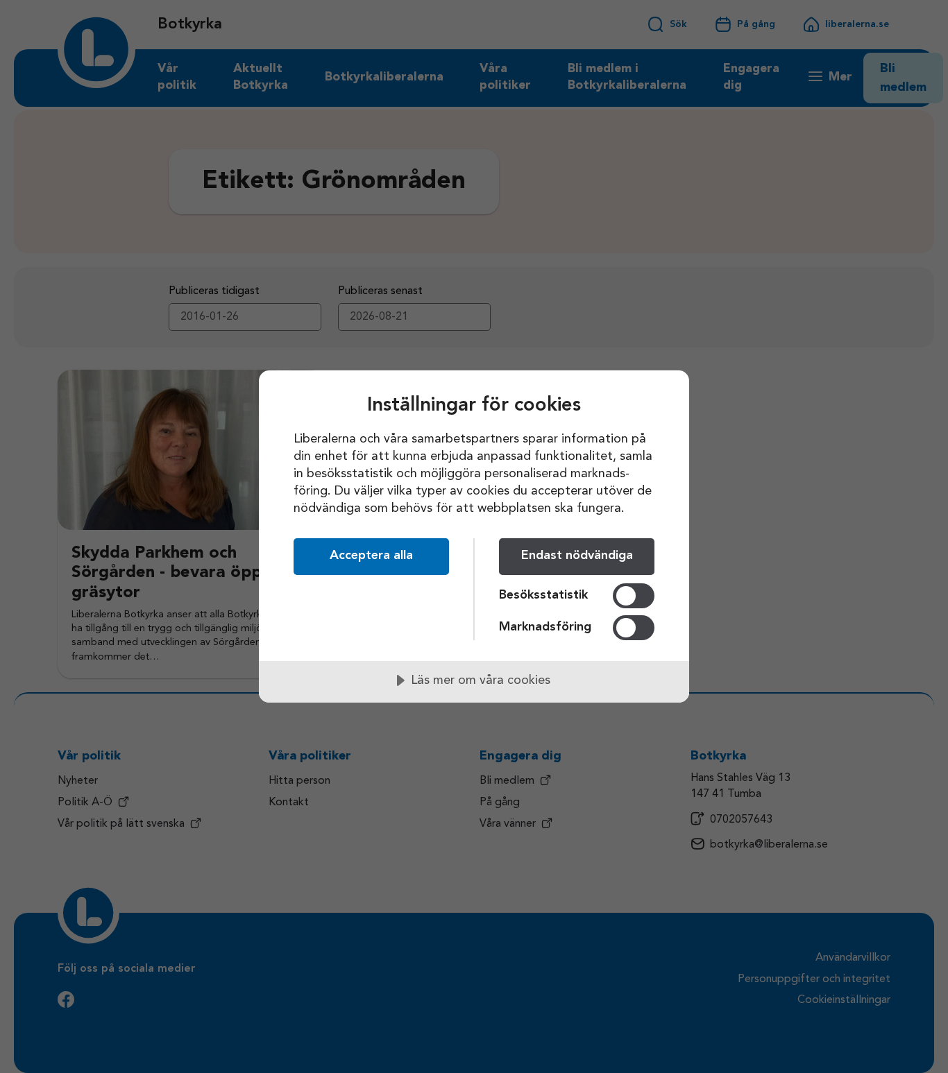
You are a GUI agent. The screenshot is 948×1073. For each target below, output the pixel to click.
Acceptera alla (371, 555)
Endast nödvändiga (577, 555)
